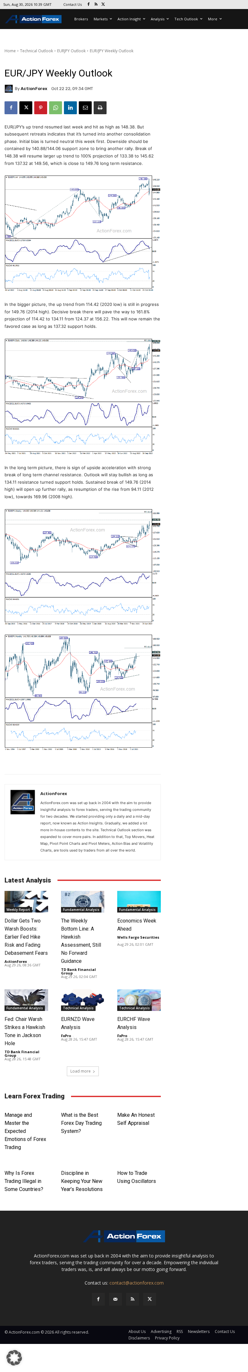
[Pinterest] (40, 107)
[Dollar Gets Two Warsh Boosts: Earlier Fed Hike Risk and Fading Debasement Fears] (26, 902)
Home (10, 51)
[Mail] (115, 1299)
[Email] (85, 107)
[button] (14, 1358)
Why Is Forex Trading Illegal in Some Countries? (24, 1181)
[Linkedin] (70, 107)
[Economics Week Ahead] (139, 902)
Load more (80, 1071)
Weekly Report (18, 909)
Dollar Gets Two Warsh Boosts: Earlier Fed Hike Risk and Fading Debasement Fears (26, 937)
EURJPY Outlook (71, 51)
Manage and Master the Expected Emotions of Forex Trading (25, 1131)
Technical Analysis (78, 1008)
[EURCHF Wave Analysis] (139, 1000)
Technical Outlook (36, 51)
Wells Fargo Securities (138, 937)
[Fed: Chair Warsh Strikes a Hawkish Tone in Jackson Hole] (26, 1000)
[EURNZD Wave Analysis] (83, 1000)
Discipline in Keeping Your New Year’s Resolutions (82, 1181)
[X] (103, 4)
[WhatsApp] (55, 107)
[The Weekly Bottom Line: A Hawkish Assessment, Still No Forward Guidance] (83, 902)
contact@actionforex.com (136, 1283)
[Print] (100, 107)
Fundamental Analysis (81, 909)
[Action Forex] (33, 19)
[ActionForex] (10, 89)
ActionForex (34, 88)
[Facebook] (88, 4)
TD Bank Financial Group (78, 971)
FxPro (66, 1035)
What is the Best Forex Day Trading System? (81, 1123)
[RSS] (96, 4)
